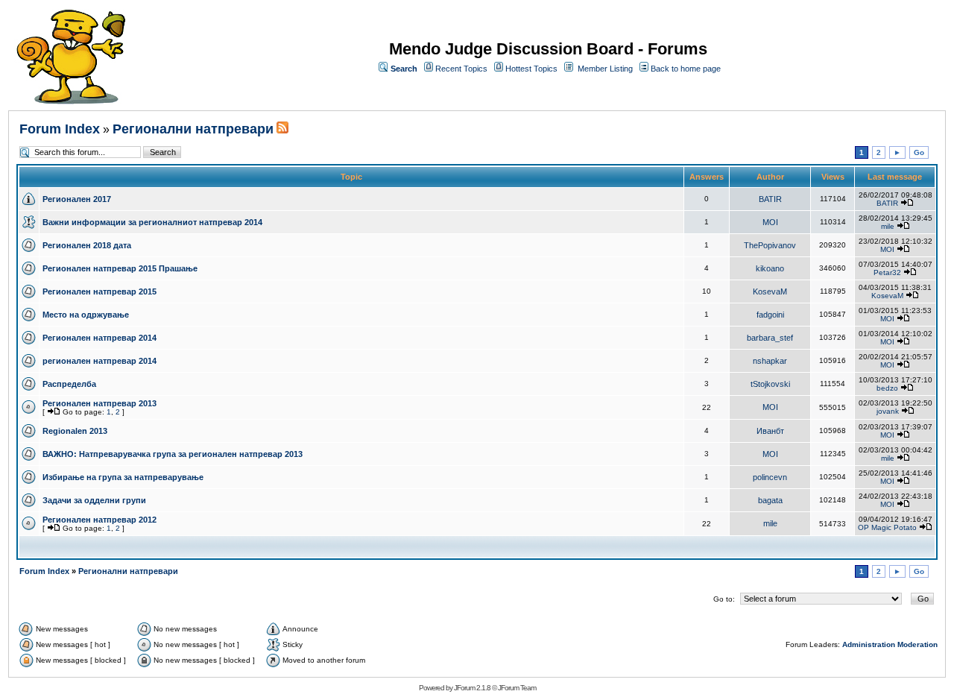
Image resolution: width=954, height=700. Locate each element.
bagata (770, 500)
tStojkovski (770, 383)
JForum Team (517, 688)
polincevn (770, 477)
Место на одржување (85, 314)
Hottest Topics (531, 68)
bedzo (887, 388)
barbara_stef (770, 337)
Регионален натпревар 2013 (99, 403)
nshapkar (770, 360)
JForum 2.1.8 (472, 688)
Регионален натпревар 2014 (99, 337)
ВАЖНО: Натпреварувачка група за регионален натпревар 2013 (172, 454)
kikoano (770, 268)
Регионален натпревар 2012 (99, 519)
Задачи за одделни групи (94, 500)
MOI (770, 222)
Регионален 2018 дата (86, 245)
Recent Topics (461, 68)
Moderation (917, 644)
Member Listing (605, 68)
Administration (868, 644)
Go (919, 152)
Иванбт (770, 430)
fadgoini (770, 314)
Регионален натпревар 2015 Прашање (120, 268)
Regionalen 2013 (74, 430)
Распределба (69, 383)
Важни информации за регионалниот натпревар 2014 (152, 222)
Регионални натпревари (193, 129)
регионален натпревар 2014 (99, 360)
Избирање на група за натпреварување (122, 477)
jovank (887, 411)
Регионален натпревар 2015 (99, 291)
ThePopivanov (770, 245)
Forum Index (59, 129)
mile (887, 226)
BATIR (770, 199)
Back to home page (686, 68)
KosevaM (770, 291)
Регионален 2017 (76, 199)
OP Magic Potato (887, 527)
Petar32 (887, 272)
